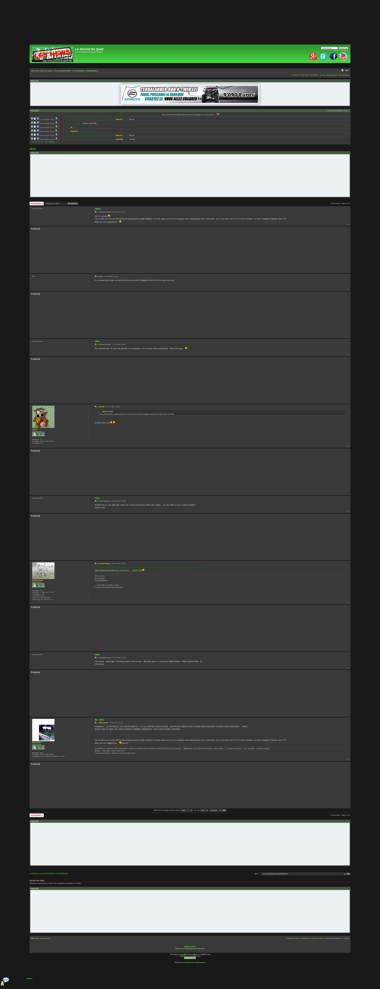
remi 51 (101, 406)
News (307, 75)
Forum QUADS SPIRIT (62, 71)
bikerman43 (103, 723)
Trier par (197, 810)
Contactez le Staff (298, 75)
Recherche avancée (341, 50)
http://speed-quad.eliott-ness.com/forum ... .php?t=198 (118, 570)
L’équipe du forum (293, 938)
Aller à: (257, 874)
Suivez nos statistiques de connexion (190, 948)
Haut (348, 224)
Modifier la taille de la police (347, 70)
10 (46, 142)
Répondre (33, 202)
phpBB (183, 954)
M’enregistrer (333, 75)
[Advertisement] (119, 24)
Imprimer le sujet (342, 70)
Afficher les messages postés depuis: (167, 810)
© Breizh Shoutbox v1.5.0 (337, 110)
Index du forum (46, 71)
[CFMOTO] (190, 102)
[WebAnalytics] (195, 944)
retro (97, 498)
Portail (36, 71)
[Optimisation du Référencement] (190, 958)
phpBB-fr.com (195, 956)
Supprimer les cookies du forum (312, 938)
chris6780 (119, 139)
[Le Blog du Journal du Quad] (52, 53)
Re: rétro (99, 719)
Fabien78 (119, 119)
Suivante (51, 142)
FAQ (323, 75)
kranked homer (104, 563)
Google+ (30, 978)
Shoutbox (35, 110)
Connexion (345, 75)
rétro (33, 148)
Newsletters (314, 75)
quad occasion (190, 946)
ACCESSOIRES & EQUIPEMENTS (85, 71)
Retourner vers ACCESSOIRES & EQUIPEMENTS (49, 873)
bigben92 (119, 135)
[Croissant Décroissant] (218, 810)
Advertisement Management (195, 962)
